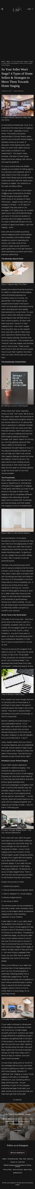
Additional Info (17, 1173)
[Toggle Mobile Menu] (3, 9)
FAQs (24, 1159)
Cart (29, 9)
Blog (20, 1159)
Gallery (4, 1159)
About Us (30, 1159)
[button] (17, 109)
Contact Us (13, 1162)
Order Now (21, 1162)
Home (3, 61)
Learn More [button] (18, 1130)
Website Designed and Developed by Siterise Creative (17, 1165)
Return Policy (28, 1169)
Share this (18, 1099)
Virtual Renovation (12, 1159)
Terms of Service (18, 1169)
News (8, 61)
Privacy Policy (7, 1169)
